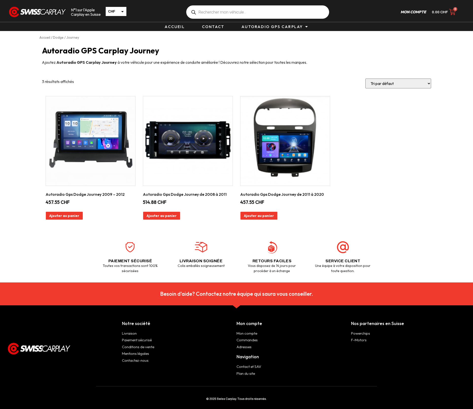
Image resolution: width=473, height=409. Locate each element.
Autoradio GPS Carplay (272, 26)
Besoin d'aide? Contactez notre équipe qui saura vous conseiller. (236, 293)
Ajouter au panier (64, 215)
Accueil (175, 26)
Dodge (58, 37)
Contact (213, 26)
